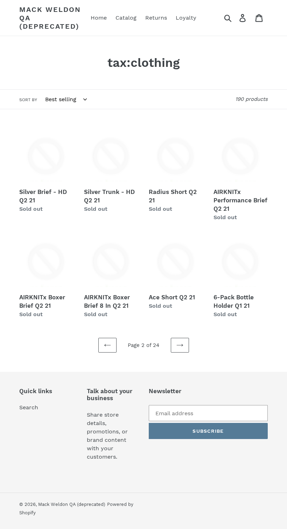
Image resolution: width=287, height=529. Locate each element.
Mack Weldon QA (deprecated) (50, 17)
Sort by (28, 99)
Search (28, 407)
